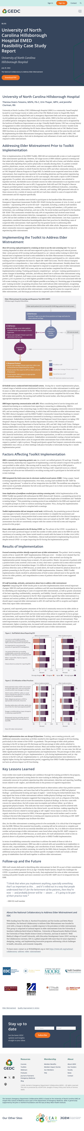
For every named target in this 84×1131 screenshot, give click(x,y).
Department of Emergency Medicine (50, 1101)
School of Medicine (18, 1101)
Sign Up (62, 3)
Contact (74, 3)
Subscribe (42, 1035)
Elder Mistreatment (9, 1008)
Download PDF (12, 78)
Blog (4, 23)
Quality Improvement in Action (28, 1008)
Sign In (50, 3)
